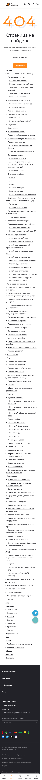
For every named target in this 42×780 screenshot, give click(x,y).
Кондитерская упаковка (17, 284)
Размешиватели (16, 191)
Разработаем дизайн (15, 647)
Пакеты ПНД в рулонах (18, 426)
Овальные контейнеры (18, 238)
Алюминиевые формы (17, 111)
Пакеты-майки (14, 419)
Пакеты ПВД (14, 436)
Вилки (12, 177)
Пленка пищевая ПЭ (16, 365)
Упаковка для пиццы (16, 132)
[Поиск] (29, 4)
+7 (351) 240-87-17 (9, 706)
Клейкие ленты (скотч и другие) (20, 585)
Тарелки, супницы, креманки (21, 151)
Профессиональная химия (18, 515)
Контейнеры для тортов (18, 271)
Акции (8, 603)
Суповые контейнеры (18, 107)
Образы (8, 651)
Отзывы (10, 620)
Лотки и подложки (14, 592)
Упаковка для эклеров (18, 264)
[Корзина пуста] (38, 4)
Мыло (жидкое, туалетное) (19, 480)
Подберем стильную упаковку (19, 644)
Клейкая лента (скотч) (17, 589)
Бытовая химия (13, 476)
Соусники (12, 125)
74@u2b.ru (5, 709)
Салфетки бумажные (16, 460)
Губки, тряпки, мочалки (18, 540)
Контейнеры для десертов (19, 257)
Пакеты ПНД (14, 433)
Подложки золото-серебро (19, 324)
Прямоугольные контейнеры (21, 84)
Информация (7, 685)
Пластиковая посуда (16, 142)
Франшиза (11, 627)
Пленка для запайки (16, 351)
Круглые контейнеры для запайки (22, 347)
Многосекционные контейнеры (22, 260)
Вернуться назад (20, 57)
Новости (10, 617)
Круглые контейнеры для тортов (23, 274)
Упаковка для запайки (16, 338)
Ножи (11, 184)
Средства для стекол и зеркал (20, 492)
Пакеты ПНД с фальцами (19, 429)
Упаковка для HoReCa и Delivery (20, 74)
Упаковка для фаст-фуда (19, 93)
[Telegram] (7, 737)
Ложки (12, 181)
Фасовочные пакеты (16, 423)
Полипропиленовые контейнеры (21, 224)
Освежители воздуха (17, 502)
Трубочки (13, 204)
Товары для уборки (15, 536)
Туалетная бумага (15, 467)
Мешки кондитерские (17, 217)
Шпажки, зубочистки (18, 208)
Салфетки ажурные (16, 463)
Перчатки (12, 564)
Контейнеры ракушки (17, 235)
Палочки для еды (16, 188)
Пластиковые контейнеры (18, 221)
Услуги (8, 641)
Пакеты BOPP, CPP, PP (17, 447)
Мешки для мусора (16, 440)
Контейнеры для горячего (19, 100)
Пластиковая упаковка (17, 334)
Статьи (10, 630)
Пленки (10, 358)
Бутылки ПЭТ (14, 118)
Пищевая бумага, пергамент (20, 381)
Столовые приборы (16, 174)
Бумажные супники (17, 97)
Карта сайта (21, 755)
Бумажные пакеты (15, 398)
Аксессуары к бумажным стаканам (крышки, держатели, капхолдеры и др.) (21, 164)
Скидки (10, 599)
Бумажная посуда (15, 155)
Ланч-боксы (13, 128)
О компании (12, 610)
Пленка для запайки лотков (19, 368)
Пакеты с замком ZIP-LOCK (19, 443)
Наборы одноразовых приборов (22, 195)
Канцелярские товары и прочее (20, 596)
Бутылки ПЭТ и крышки (17, 114)
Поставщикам (11, 634)
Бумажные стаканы (17, 158)
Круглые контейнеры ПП (19, 228)
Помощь (5, 692)
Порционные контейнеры (20, 267)
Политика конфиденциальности (12, 758)
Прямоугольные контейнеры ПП (22, 231)
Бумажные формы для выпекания (22, 317)
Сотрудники (12, 613)
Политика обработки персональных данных (16, 762)
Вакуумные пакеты (15, 450)
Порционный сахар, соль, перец (21, 135)
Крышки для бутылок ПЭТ (20, 121)
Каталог (8, 70)
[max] (16, 737)
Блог (7, 637)
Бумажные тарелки (17, 170)
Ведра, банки (12, 355)
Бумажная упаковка (16, 77)
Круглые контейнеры (18, 81)
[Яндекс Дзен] (11, 737)
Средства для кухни (16, 489)
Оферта (4, 766)
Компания (9, 606)
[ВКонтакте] (3, 737)
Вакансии (11, 623)
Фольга (11, 385)
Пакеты (10, 394)
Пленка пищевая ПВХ (17, 361)
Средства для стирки (17, 505)
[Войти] (33, 4)
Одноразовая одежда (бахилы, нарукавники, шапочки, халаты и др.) (20, 557)
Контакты (9, 658)
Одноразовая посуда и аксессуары (21, 139)
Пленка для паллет (16, 372)
